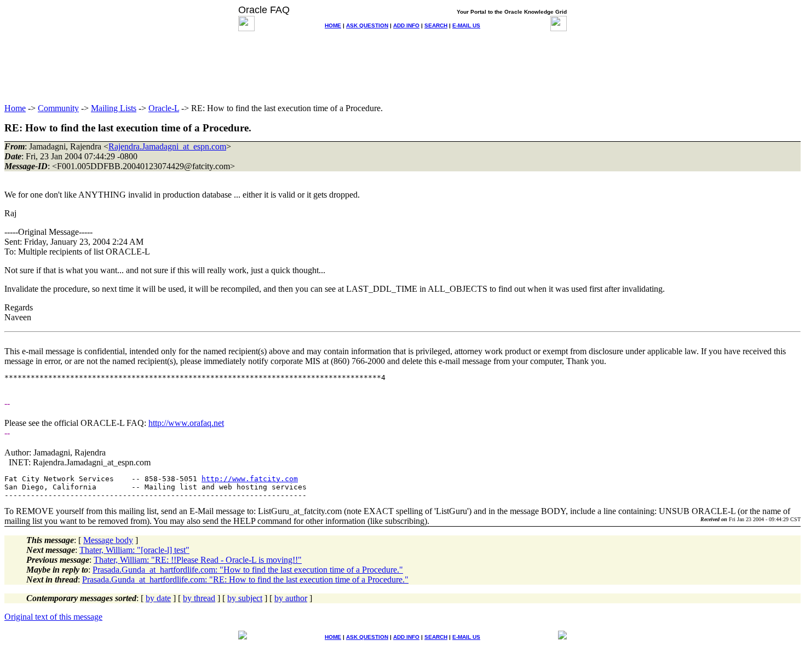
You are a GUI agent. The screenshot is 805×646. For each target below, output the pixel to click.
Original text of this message (53, 616)
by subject (244, 598)
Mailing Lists (113, 108)
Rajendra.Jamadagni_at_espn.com (167, 146)
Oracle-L (163, 108)
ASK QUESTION (367, 25)
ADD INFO (406, 25)
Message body (108, 540)
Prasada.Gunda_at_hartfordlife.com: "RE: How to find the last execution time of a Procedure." (245, 579)
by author (290, 598)
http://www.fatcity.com (250, 479)
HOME (333, 25)
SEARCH (435, 25)
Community (58, 108)
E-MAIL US (466, 25)
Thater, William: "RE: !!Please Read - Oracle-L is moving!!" (198, 559)
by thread (199, 598)
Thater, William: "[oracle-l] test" (134, 550)
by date (158, 598)
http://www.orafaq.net (186, 423)
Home (15, 108)
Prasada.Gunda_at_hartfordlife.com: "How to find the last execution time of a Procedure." (248, 569)
